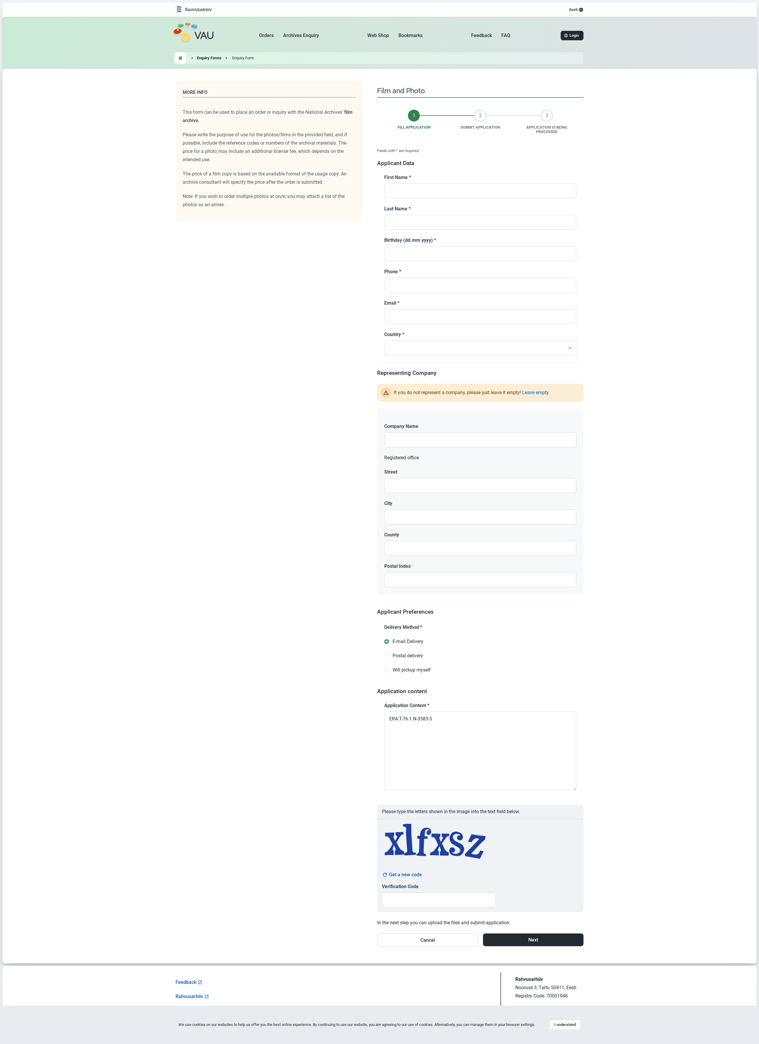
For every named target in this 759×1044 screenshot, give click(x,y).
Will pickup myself (412, 670)
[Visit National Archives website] (194, 9)
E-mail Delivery (408, 641)
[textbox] (480, 439)
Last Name (397, 209)
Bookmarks (410, 35)
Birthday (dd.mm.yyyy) (410, 240)
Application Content (406, 705)
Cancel (427, 940)
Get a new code (405, 874)
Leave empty (535, 392)
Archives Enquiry (301, 35)
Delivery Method (403, 627)
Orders (266, 35)
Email (391, 303)
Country (394, 334)
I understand (565, 1024)
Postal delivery (408, 655)
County (391, 535)
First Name (397, 177)
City (388, 503)
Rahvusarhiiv (189, 996)
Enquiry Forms (209, 58)
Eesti (573, 9)
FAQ (505, 35)
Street (390, 472)
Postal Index (397, 566)
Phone (392, 271)
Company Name (401, 426)
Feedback (481, 35)
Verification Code (400, 886)
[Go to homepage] (180, 58)
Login (574, 35)
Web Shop (378, 35)
